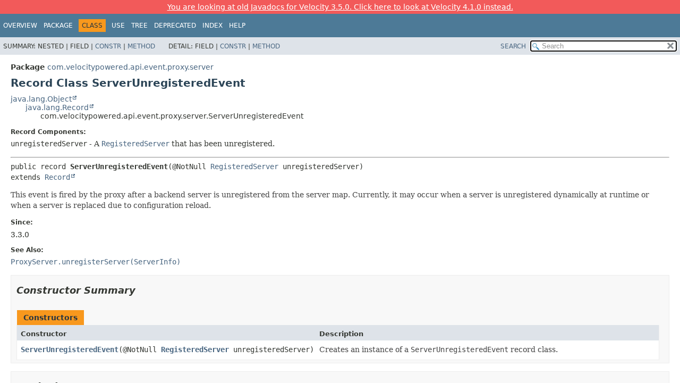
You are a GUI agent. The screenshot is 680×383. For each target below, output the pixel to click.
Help (237, 25)
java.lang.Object (41, 99)
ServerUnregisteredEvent (69, 349)
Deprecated (175, 25)
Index (212, 25)
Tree (139, 25)
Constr (108, 46)
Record (57, 177)
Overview (20, 25)
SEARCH (513, 46)
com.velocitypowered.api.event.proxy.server (130, 67)
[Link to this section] (143, 290)
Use (118, 25)
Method (141, 46)
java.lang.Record (57, 107)
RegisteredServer (244, 166)
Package (58, 25)
